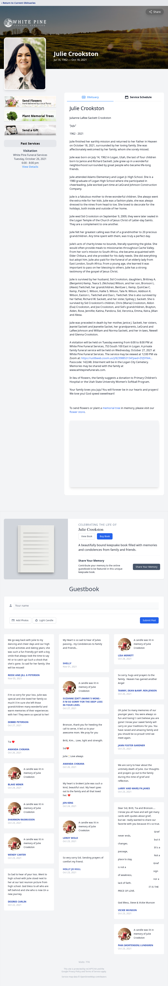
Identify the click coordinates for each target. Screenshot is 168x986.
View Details (30, 167)
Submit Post (149, 620)
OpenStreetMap (87, 976)
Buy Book (105, 536)
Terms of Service (93, 971)
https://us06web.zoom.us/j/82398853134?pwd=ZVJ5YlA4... (116, 358)
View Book (86, 536)
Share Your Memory (146, 566)
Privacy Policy (75, 971)
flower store (77, 412)
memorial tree (111, 408)
